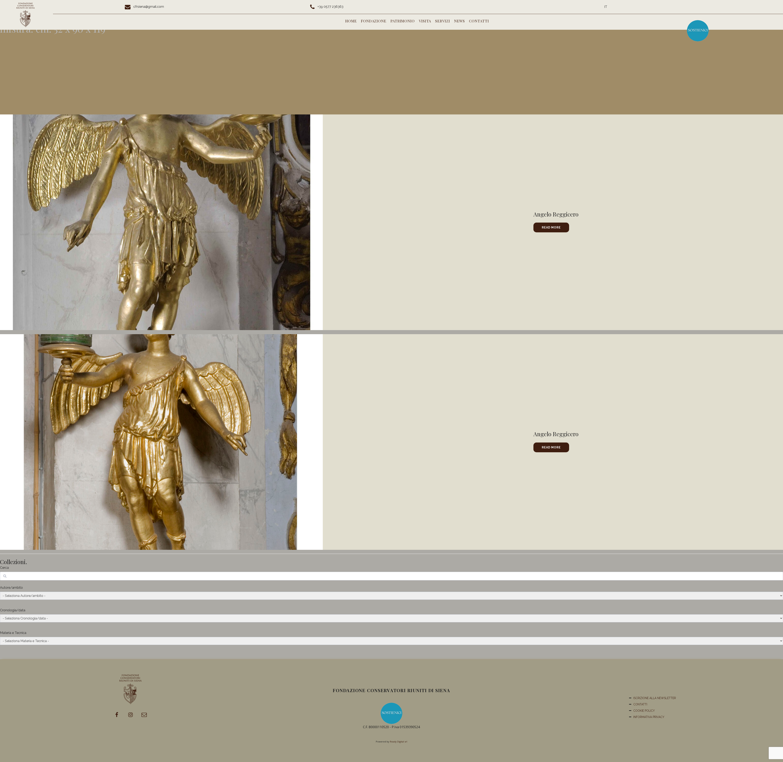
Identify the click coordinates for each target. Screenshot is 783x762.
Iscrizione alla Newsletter (654, 698)
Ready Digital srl (398, 741)
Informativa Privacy (648, 717)
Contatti (479, 21)
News (459, 21)
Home (351, 21)
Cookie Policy (644, 710)
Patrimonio (402, 21)
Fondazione (373, 21)
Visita (425, 21)
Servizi (442, 21)
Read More (551, 227)
